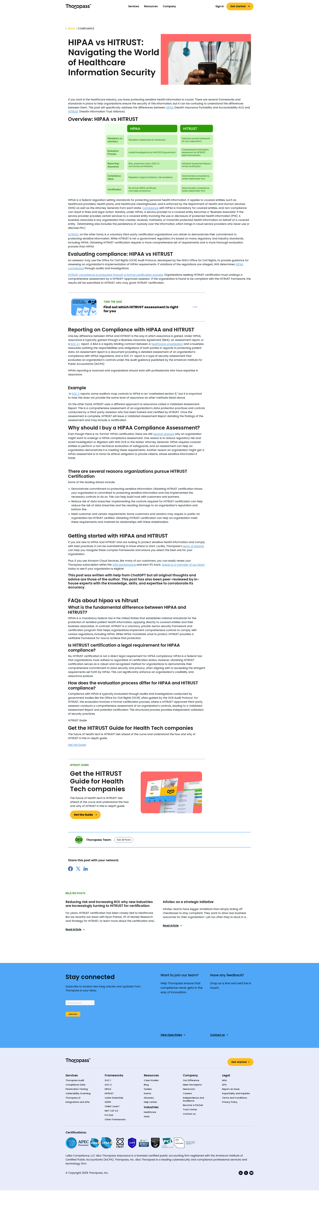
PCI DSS (109, 1115)
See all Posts (124, 839)
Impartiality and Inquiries (236, 1093)
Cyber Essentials (114, 1097)
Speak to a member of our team (183, 564)
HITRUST (73, 111)
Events (147, 1093)
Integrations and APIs (78, 1102)
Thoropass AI (73, 1097)
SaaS (147, 1116)
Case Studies (151, 1080)
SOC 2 (76, 393)
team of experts (193, 546)
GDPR (108, 1102)
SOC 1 (108, 1080)
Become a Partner (193, 1105)
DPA (224, 1084)
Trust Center (190, 1109)
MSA (224, 1080)
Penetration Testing (77, 1089)
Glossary (149, 1097)
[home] (78, 6)
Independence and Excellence (193, 1099)
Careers (187, 1093)
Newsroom (189, 1089)
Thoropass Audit (75, 1080)
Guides (148, 1089)
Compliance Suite (75, 1084)
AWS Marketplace (124, 564)
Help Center (150, 1102)
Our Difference (191, 1080)
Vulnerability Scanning (78, 1093)
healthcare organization (167, 344)
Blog (71, 28)
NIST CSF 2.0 (111, 1110)
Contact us (189, 1113)
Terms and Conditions (234, 1097)
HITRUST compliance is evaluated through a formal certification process (115, 275)
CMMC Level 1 (112, 1106)
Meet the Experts (192, 1084)
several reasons (163, 434)
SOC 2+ (75, 344)
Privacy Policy (230, 1102)
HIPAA (170, 107)
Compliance (86, 28)
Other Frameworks (115, 1119)
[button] (134, 6)
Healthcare (150, 1112)
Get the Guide (77, 745)
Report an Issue (230, 1089)
